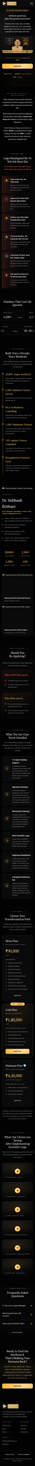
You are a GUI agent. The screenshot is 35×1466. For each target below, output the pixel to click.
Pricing (4, 1432)
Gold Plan (23, 1429)
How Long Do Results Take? (13, 1324)
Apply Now (17, 66)
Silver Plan (23, 1425)
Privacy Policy (9, 1454)
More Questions (17, 1332)
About (4, 1429)
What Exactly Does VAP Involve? (12, 1314)
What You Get (6, 1425)
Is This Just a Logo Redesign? (14, 1306)
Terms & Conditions (24, 1454)
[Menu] (31, 3)
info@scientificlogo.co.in (9, 1441)
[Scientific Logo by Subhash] (9, 3)
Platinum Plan (24, 1432)
